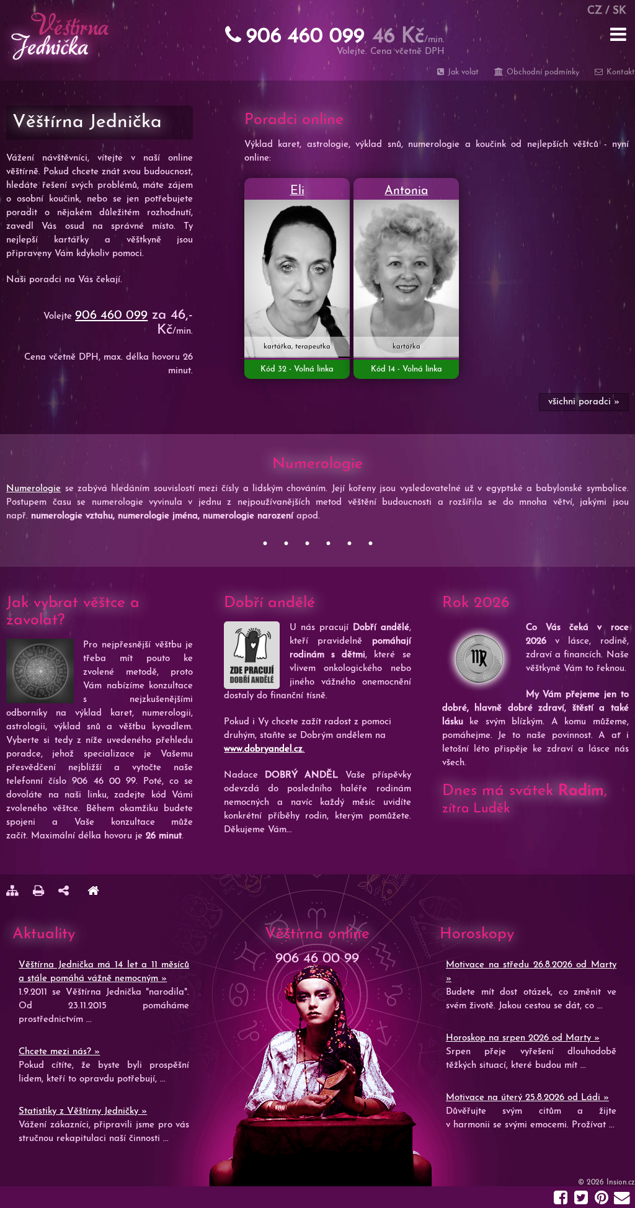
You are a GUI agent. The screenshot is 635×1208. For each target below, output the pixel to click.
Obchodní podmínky (541, 72)
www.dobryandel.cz (263, 749)
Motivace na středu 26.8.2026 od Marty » (531, 972)
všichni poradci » (583, 402)
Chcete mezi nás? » (59, 1052)
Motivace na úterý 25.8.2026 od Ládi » (527, 1098)
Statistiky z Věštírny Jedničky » (83, 1111)
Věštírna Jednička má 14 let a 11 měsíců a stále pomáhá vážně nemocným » (104, 972)
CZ (594, 11)
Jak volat (462, 72)
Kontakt (619, 72)
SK (619, 11)
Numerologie (33, 489)
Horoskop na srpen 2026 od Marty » (523, 1038)
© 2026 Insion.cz (606, 1182)
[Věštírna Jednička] (93, 892)
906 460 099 (111, 315)
